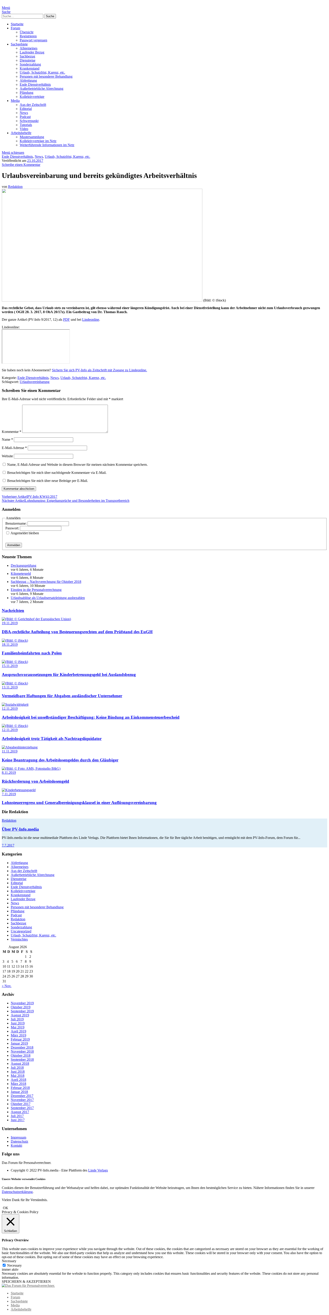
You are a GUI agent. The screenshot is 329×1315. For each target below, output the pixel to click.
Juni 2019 (18, 1023)
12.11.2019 (10, 708)
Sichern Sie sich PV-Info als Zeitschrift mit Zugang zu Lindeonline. (99, 370)
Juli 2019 (17, 1019)
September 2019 (22, 1011)
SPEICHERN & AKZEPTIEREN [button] (26, 1281)
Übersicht (26, 32)
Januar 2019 (19, 1043)
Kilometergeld (21, 573)
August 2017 (20, 1112)
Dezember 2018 (22, 1047)
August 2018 (20, 1063)
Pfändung (26, 92)
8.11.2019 (9, 772)
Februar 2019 (20, 1039)
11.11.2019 (9, 751)
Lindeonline (90, 319)
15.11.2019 (10, 666)
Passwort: (12, 528)
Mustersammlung (32, 137)
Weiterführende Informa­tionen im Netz (47, 145)
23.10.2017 (35, 161)
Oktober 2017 (20, 1104)
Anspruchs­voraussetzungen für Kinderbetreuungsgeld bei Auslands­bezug (69, 674)
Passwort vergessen (33, 40)
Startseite (17, 24)
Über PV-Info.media (20, 829)
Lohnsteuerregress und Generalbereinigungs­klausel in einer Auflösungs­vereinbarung (79, 802)
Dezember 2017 (22, 1096)
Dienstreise (27, 60)
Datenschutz (19, 1141)
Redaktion (15, 186)
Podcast (25, 117)
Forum (15, 28)
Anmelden (13, 545)
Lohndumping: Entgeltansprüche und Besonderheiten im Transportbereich (65, 500)
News (24, 113)
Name (7, 439)
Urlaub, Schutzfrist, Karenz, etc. (42, 72)
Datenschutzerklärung (17, 1192)
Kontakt (16, 1145)
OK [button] (5, 1208)
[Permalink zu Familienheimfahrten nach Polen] (15, 640)
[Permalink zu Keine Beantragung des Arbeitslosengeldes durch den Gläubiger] (20, 747)
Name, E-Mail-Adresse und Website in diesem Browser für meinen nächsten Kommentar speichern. (77, 464)
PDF (66, 319)
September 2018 (22, 1059)
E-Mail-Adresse (14, 448)
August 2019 (20, 1015)
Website (7, 456)
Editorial (26, 109)
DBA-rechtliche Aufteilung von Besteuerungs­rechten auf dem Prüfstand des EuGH (77, 631)
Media (15, 101)
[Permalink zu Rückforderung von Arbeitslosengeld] (31, 768)
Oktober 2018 (20, 1055)
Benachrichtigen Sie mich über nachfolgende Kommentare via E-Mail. (57, 473)
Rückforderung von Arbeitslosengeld (35, 781)
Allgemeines (28, 48)
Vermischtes (19, 939)
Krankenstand (29, 68)
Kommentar (11, 432)
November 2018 (22, 1051)
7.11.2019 (9, 794)
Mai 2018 (17, 1076)
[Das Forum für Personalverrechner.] (28, 1285)
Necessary (14, 1265)
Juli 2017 (17, 1116)
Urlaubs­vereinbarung (34, 382)
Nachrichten (13, 610)
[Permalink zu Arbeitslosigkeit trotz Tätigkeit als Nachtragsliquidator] (15, 726)
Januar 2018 (19, 1092)
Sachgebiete (19, 44)
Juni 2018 (18, 1071)
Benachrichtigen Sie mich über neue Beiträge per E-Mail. (47, 481)
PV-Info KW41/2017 (29, 496)
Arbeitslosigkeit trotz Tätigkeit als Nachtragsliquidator (52, 738)
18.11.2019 (10, 644)
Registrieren (28, 36)
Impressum (18, 1137)
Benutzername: (16, 523)
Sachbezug (27, 56)
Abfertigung (28, 80)
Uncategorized (21, 931)
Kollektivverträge (32, 96)
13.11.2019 (10, 687)
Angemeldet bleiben (25, 533)
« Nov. (6, 986)
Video (24, 129)
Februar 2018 (20, 1088)
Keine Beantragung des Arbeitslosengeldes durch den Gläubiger (60, 760)
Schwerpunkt (29, 121)
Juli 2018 (17, 1067)
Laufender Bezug (32, 52)
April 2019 (18, 1031)
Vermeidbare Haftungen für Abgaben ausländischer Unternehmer (62, 695)
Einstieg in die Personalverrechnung (36, 590)
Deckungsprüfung (23, 565)
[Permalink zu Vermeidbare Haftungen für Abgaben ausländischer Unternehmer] (15, 683)
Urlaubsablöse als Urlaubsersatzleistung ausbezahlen (48, 598)
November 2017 (22, 1100)
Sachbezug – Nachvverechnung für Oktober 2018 (46, 582)
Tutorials (26, 125)
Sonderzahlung (30, 64)
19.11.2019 (10, 623)
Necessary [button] (9, 1261)
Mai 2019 (17, 1027)
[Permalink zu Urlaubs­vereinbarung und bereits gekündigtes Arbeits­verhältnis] (102, 300)
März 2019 (18, 1035)
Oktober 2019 (20, 1007)
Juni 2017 (18, 1120)
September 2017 (22, 1108)
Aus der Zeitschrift (33, 105)
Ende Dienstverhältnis (35, 84)
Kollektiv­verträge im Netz (38, 141)
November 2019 (22, 1003)
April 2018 (18, 1080)
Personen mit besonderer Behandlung (46, 76)
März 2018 (18, 1084)
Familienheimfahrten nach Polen (32, 653)
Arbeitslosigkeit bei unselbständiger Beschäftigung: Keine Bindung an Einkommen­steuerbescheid (90, 717)
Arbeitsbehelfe (21, 133)
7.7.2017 (8, 845)
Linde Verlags (98, 1170)
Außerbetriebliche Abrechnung (41, 88)
